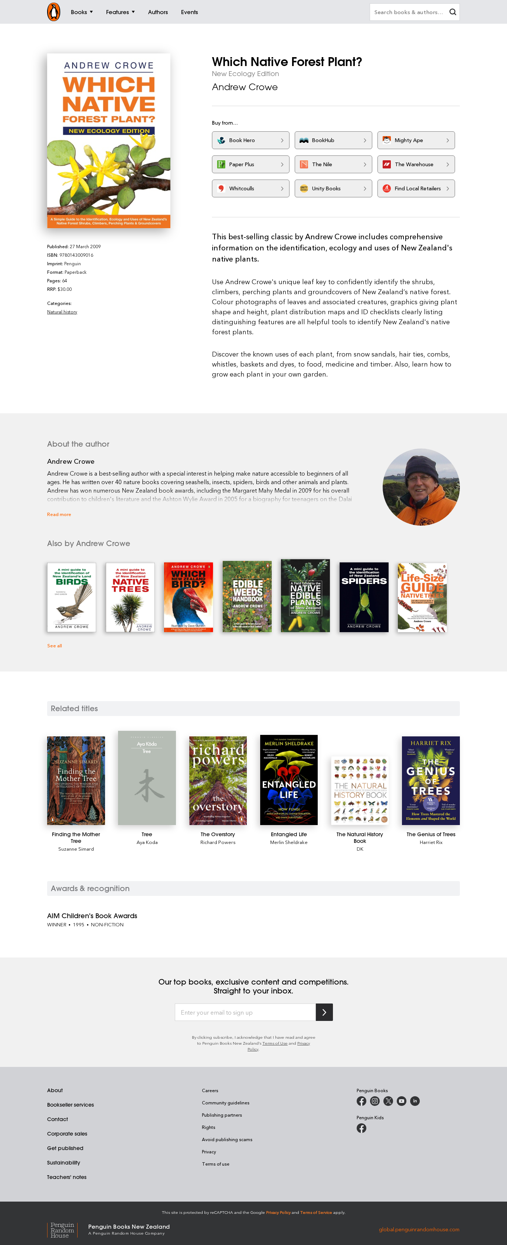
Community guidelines (225, 1102)
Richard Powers (218, 841)
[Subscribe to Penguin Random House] (324, 1012)
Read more (59, 514)
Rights (208, 1127)
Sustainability (63, 1162)
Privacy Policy (278, 1212)
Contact (57, 1119)
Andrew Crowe (245, 86)
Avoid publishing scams (227, 1139)
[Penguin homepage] (53, 12)
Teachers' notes (66, 1177)
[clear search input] (452, 13)
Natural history (62, 311)
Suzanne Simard (76, 848)
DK (360, 848)
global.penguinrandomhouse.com (419, 1229)
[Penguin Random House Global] (67, 1229)
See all (54, 645)
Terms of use (215, 1163)
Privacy (209, 1151)
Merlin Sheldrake (289, 841)
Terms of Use (275, 1043)
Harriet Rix (431, 841)
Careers (210, 1090)
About (55, 1090)
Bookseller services (70, 1104)
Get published (65, 1148)
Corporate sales (67, 1133)
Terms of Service (316, 1212)
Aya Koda (147, 841)
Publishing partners (222, 1114)
